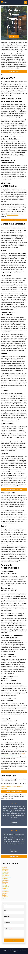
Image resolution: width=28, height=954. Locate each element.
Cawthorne (5, 888)
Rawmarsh (5, 873)
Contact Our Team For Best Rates (14, 489)
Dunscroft (4, 898)
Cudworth (4, 890)
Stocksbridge (5, 875)
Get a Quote (13, 36)
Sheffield (3, 786)
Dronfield (14, 786)
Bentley (4, 894)
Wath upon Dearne (6, 877)
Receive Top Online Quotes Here (14, 791)
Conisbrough (5, 886)
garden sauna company (12, 214)
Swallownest (4, 788)
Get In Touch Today (14, 71)
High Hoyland (5, 891)
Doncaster (4, 893)
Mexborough (5, 880)
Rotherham (19, 786)
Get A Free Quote (14, 856)
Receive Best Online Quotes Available (14, 219)
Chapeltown (8, 786)
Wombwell (5, 878)
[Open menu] (25, 2)
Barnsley (4, 885)
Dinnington (5, 881)
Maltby (4, 883)
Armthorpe (4, 896)
